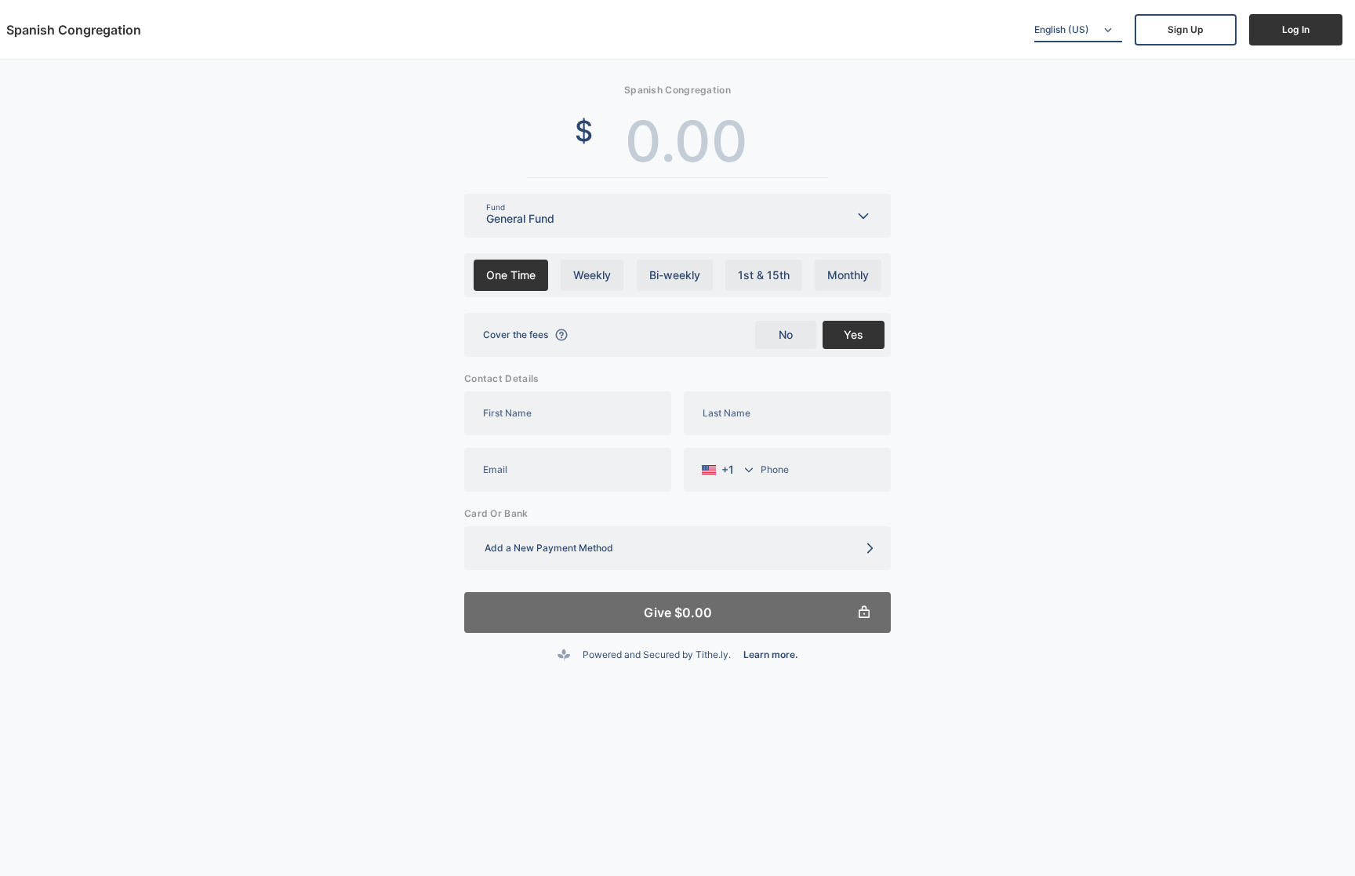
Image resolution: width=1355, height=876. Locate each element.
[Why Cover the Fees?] (561, 335)
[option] (511, 275)
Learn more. (770, 654)
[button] (677, 548)
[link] (1186, 29)
